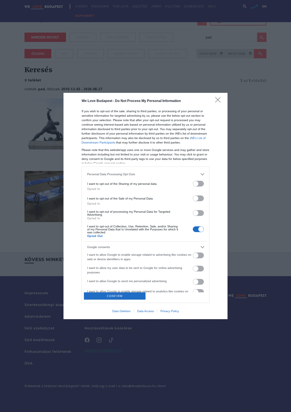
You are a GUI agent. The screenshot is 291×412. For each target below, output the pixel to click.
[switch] (198, 184)
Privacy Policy (169, 311)
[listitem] (145, 174)
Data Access (145, 311)
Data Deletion (121, 311)
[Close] (219, 101)
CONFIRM (115, 296)
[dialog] (145, 206)
